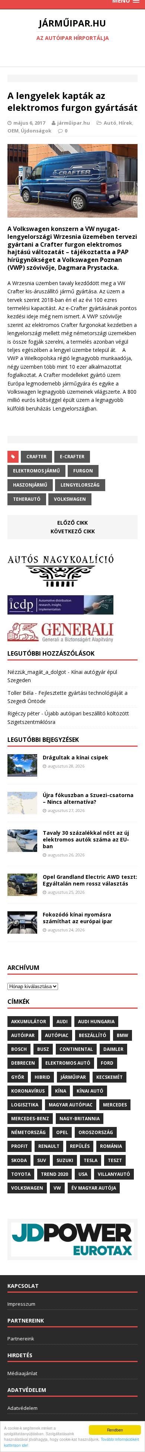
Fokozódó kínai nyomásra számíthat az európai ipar (77, 918)
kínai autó (90, 1091)
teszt (115, 1160)
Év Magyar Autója (93, 1188)
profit (19, 1146)
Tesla (90, 1160)
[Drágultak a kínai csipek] (22, 772)
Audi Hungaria (96, 1021)
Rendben (115, 1430)
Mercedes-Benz (30, 1118)
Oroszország (95, 1132)
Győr (17, 1077)
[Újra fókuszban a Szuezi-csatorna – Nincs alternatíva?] (22, 809)
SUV (41, 1160)
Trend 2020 (54, 1174)
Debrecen (23, 1063)
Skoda (19, 1160)
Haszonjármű (30, 485)
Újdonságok (36, 130)
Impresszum (21, 1303)
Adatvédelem (22, 1408)
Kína (60, 1091)
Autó (110, 122)
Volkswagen (70, 499)
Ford (107, 1063)
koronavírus (28, 1091)
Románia (111, 1146)
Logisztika (24, 1105)
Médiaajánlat (22, 1373)
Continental (76, 1049)
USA (82, 1174)
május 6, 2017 (29, 122)
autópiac (56, 1035)
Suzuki (65, 1160)
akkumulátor (28, 1021)
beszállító (92, 1035)
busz (43, 1049)
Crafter (36, 456)
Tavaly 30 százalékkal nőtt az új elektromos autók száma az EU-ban (86, 839)
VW (57, 1188)
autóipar (23, 1035)
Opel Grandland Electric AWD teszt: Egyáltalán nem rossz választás (90, 880)
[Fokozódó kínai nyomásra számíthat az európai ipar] (22, 929)
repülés (80, 1146)
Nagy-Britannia (79, 1118)
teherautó (27, 499)
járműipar (73, 1077)
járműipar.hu (73, 122)
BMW (122, 1035)
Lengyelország (80, 485)
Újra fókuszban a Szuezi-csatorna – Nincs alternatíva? (88, 798)
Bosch (19, 1049)
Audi (62, 1021)
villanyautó (114, 1174)
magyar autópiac (71, 1105)
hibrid (42, 1077)
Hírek (125, 122)
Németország (28, 1132)
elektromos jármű (36, 471)
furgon (83, 471)
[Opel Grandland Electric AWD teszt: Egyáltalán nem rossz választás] (22, 891)
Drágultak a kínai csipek (75, 757)
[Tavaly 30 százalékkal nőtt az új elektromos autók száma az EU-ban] (22, 847)
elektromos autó (67, 1063)
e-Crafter (72, 456)
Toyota (20, 1174)
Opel (62, 1132)
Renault (48, 1146)
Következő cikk (73, 531)
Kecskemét (109, 1077)
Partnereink (20, 1338)
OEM (13, 130)
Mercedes (115, 1105)
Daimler (113, 1049)
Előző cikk (72, 522)
